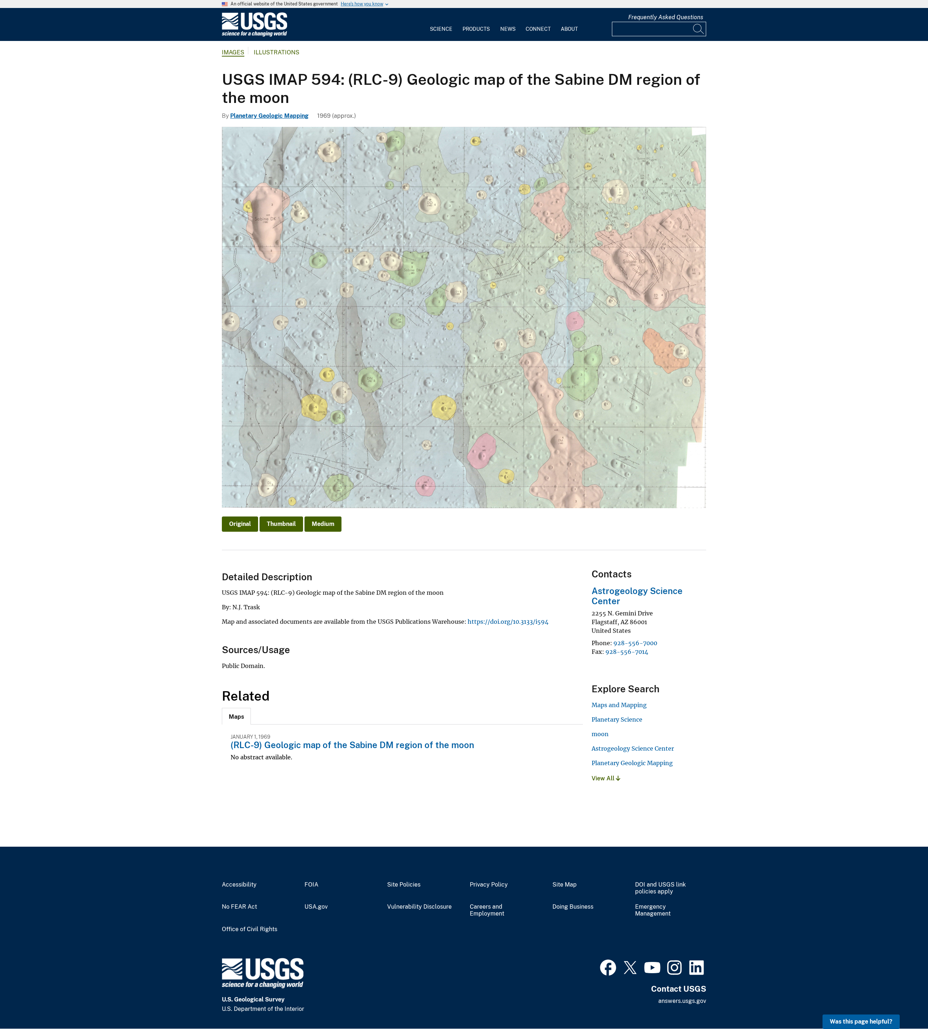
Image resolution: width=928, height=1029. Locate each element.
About (569, 29)
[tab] (236, 716)
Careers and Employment (487, 910)
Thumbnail (281, 523)
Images (233, 52)
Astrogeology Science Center (633, 748)
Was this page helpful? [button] (861, 1021)
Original (240, 523)
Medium (323, 523)
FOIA (311, 884)
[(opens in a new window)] (608, 966)
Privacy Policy (489, 884)
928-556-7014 (626, 651)
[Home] (254, 35)
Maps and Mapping (619, 705)
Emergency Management (653, 910)
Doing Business (572, 907)
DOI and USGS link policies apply (660, 888)
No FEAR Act (239, 907)
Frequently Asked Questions (665, 17)
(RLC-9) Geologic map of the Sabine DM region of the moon (352, 745)
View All (604, 778)
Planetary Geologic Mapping (269, 115)
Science (441, 29)
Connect (538, 29)
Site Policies (403, 884)
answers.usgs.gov (682, 1000)
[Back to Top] (902, 1003)
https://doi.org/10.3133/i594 (508, 621)
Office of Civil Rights (249, 929)
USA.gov (316, 907)
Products (476, 29)
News (507, 29)
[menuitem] (441, 24)
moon (600, 734)
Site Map (564, 884)
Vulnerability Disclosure (419, 907)
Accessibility (239, 884)
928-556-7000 (635, 643)
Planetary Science (617, 719)
